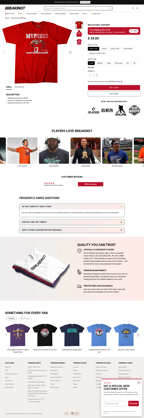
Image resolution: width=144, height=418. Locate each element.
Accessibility (9, 387)
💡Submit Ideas (96, 13)
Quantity (91, 71)
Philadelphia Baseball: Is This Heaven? (37, 377)
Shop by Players (46, 13)
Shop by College (60, 13)
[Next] (70, 52)
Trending (11, 318)
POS (23, 413)
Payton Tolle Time (34, 367)
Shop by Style (74, 13)
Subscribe (133, 403)
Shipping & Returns (11, 374)
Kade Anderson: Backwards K (72, 350)
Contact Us (8, 380)
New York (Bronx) (56, 377)
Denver (98, 384)
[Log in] (133, 8)
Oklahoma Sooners (56, 367)
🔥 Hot (20, 13)
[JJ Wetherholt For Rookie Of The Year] (99, 335)
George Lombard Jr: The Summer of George (36, 400)
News (7, 377)
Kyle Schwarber (123, 374)
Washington (100, 380)
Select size (92, 59)
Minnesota (76, 380)
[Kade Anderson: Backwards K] (72, 335)
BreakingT (19, 413)
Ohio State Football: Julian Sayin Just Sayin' (36, 386)
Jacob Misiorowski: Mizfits (36, 382)
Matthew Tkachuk (124, 377)
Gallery (9, 87)
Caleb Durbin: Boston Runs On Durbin (37, 372)
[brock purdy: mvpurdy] (37, 52)
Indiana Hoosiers (101, 367)
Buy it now (114, 94)
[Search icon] (110, 8)
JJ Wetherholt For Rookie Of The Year (99, 351)
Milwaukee (54, 370)
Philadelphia (54, 374)
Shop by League (31, 13)
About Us (8, 367)
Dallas (75, 387)
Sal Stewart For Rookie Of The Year (45, 350)
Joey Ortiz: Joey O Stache (126, 350)
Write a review (90, 184)
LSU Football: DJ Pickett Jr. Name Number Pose (18, 351)
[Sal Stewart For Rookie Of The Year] (44, 335)
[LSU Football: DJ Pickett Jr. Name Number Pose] (17, 335)
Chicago (98, 377)
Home (7, 18)
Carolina (76, 367)
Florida (75, 370)
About (85, 13)
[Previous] (4, 52)
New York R (77, 377)
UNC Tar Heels (55, 380)
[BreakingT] (15, 8)
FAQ (6, 370)
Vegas (75, 384)
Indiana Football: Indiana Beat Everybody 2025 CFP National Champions (37, 393)
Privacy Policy (9, 384)
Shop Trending (85, 2)
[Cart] (137, 8)
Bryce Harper (122, 367)
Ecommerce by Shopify (35, 413)
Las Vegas (99, 387)
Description (19, 87)
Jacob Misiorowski (124, 370)
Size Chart (91, 67)
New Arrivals (25, 318)
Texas (52, 384)
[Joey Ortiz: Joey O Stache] (126, 335)
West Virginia (54, 387)
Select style (93, 45)
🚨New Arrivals (9, 13)
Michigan (99, 374)
